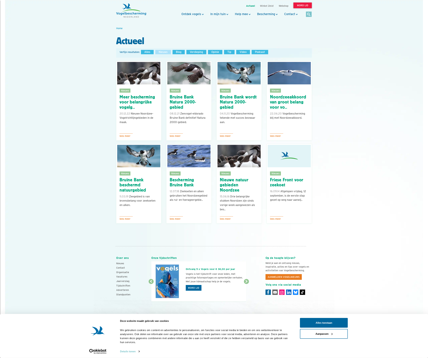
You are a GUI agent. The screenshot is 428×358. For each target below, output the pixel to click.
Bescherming (266, 14)
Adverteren (122, 290)
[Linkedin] (288, 292)
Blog (178, 52)
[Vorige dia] (151, 292)
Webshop (283, 5)
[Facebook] (268, 292)
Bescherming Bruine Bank (182, 182)
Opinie (215, 52)
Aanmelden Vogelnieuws (284, 277)
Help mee (241, 14)
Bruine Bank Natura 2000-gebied (183, 102)
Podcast (260, 52)
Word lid (193, 288)
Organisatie (122, 272)
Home (119, 28)
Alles (147, 52)
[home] (131, 10)
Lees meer (125, 136)
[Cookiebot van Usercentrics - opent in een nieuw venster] (98, 351)
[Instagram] (282, 292)
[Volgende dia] (246, 292)
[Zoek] (309, 14)
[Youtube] (275, 292)
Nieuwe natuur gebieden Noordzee (234, 185)
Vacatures (121, 276)
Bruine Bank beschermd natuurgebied (133, 185)
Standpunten (123, 294)
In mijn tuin (218, 14)
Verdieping (196, 52)
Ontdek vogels (191, 14)
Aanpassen (322, 333)
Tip (229, 52)
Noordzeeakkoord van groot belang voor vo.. (288, 102)
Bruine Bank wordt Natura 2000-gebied (238, 102)
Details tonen (128, 351)
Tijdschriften (123, 285)
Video (243, 52)
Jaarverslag (122, 281)
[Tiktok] (302, 292)
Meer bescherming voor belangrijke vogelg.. (137, 102)
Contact (289, 14)
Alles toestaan (324, 322)
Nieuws (163, 52)
